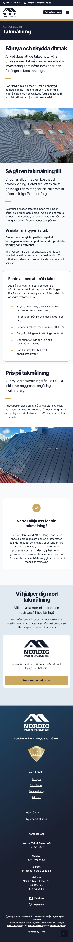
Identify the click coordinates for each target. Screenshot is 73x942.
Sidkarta (37, 919)
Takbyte (36, 779)
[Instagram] (31, 905)
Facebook (39, 898)
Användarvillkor (35, 925)
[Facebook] (31, 898)
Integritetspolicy (58, 916)
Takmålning (36, 785)
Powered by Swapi (36, 931)
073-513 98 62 (36, 860)
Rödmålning (33, 812)
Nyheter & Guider (36, 819)
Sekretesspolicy (15, 925)
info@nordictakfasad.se (36, 870)
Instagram (39, 904)
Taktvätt (36, 797)
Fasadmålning (36, 791)
